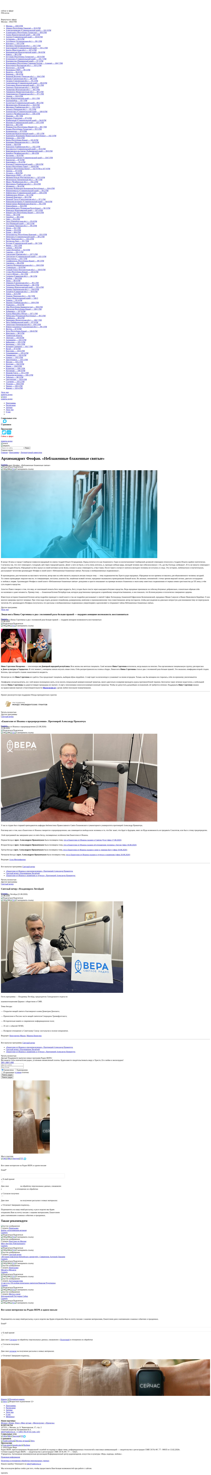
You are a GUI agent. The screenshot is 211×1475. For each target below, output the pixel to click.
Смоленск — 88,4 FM (15, 263)
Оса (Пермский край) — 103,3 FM (20, 223)
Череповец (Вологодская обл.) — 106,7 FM (24, 320)
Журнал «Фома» (8, 1423)
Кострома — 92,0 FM (14, 155)
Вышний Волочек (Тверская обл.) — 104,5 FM (25, 76)
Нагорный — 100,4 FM (15, 371)
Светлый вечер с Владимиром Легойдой (23, 873)
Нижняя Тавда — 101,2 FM (17, 373)
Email (3, 1170)
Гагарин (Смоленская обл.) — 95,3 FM (22, 81)
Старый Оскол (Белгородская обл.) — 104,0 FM (25, 270)
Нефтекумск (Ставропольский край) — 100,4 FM (26, 193)
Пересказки (13, 1228)
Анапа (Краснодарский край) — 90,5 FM (23, 35)
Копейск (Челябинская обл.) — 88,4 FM (22, 153)
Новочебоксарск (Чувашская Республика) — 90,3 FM (28, 208)
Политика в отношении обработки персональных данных (25, 1461)
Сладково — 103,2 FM (15, 382)
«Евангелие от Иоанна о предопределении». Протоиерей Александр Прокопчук (39, 871)
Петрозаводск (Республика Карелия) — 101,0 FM (26, 234)
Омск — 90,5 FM (13, 215)
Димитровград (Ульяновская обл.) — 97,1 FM (25, 94)
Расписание (11, 405)
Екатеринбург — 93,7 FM (16, 101)
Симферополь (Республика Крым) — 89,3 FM (25, 261)
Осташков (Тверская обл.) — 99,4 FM (21, 226)
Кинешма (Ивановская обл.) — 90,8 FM (22, 142)
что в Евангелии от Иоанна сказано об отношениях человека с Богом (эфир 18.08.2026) (100, 845)
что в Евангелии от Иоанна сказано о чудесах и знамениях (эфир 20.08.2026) (98, 855)
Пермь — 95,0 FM (13, 230)
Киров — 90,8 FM (13, 144)
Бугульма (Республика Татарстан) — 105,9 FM (25, 57)
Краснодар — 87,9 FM (15, 160)
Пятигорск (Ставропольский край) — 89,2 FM (25, 237)
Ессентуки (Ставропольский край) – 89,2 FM (24, 103)
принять (4, 1473)
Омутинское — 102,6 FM (16, 379)
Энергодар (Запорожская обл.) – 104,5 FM (23, 324)
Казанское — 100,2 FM (15, 368)
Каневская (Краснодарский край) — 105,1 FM (25, 133)
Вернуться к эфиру (9, 20)
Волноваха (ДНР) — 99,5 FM (18, 70)
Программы (11, 403)
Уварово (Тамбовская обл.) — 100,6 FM (22, 303)
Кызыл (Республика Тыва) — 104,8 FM (22, 166)
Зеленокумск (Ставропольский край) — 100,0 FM (26, 112)
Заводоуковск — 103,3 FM (17, 360)
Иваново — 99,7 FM (14, 116)
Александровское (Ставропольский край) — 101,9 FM (28, 30)
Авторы (9, 407)
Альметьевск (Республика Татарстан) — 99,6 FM (26, 32)
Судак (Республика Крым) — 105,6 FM (22, 272)
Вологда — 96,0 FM (14, 72)
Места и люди (14, 1294)
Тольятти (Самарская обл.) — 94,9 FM (21, 292)
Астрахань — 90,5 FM (15, 39)
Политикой (8, 1189)
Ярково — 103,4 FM (14, 388)
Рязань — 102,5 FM (14, 245)
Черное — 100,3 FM (14, 386)
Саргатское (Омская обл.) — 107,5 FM (22, 254)
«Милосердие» (38, 1423)
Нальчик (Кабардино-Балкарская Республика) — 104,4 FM (30, 188)
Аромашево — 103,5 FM (16, 340)
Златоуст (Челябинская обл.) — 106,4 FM (23, 114)
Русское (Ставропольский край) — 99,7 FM (24, 243)
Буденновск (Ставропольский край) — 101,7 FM (26, 59)
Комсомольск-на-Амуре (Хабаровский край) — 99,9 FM (29, 151)
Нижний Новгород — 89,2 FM (18, 197)
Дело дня (5, 392)
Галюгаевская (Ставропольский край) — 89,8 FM (26, 83)
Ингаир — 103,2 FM (14, 362)
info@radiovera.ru (8, 1432)
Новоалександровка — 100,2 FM (19, 375)
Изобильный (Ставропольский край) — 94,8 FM (26, 120)
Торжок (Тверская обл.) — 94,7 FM (20, 296)
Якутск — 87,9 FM (13, 329)
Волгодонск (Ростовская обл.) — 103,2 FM (23, 65)
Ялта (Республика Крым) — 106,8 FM (21, 331)
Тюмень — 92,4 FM (14, 300)
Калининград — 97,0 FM (16, 131)
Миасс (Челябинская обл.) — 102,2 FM (22, 182)
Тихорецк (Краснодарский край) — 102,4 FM (25, 287)
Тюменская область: (14, 335)
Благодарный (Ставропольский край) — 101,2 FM (27, 48)
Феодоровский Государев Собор (14, 1296)
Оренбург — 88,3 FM (15, 217)
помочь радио (6, 395)
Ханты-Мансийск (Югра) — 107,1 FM (22, 314)
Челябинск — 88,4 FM (15, 318)
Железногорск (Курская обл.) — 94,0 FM (23, 105)
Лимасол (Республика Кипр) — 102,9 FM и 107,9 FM (28, 169)
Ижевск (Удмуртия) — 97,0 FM (19, 118)
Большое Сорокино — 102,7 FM (19, 346)
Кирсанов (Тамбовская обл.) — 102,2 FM (23, 147)
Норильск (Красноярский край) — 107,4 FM (24, 210)
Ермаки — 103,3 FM (14, 357)
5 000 (11, 1062)
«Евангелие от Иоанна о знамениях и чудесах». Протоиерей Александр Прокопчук (40, 875)
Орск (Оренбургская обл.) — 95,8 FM (21, 221)
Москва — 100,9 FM (14, 26)
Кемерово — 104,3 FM (15, 138)
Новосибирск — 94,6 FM (16, 206)
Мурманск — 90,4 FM (15, 186)
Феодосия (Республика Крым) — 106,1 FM (24, 309)
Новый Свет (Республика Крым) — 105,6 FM (25, 213)
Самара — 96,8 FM (14, 248)
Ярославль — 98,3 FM (15, 333)
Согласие (14, 1186)
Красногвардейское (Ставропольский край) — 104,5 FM (29, 158)
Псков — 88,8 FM (13, 232)
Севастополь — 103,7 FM (16, 259)
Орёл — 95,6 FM (13, 219)
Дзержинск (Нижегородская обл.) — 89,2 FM (24, 92)
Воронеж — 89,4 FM (14, 74)
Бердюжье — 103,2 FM (15, 344)
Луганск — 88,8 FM (14, 173)
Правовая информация (10, 1457)
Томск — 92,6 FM (13, 294)
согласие (14, 1200)
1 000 (6, 1062)
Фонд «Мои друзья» (23, 1423)
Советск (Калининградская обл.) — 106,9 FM (25, 265)
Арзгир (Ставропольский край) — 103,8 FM (24, 37)
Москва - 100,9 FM (9, 22)
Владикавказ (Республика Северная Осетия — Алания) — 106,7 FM (34, 63)
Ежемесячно (9, 1070)
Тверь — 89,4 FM (13, 281)
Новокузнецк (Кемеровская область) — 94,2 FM (26, 204)
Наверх (4, 1399)
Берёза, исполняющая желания (13, 1230)
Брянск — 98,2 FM (13, 54)
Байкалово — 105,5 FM (15, 342)
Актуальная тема (16, 1281)
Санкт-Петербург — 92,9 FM (18, 250)
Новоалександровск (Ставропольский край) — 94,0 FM (29, 202)
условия (18, 1072)
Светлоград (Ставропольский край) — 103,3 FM (26, 256)
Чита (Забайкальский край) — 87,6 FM (22, 322)
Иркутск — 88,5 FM (14, 125)
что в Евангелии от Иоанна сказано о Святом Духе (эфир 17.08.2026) (92, 840)
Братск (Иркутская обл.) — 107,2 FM (21, 50)
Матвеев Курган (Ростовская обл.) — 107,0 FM (25, 177)
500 (2, 1062)
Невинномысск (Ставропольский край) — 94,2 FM (27, 191)
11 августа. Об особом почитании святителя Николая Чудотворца (28, 1283)
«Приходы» (50, 1423)
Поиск (27, 448)
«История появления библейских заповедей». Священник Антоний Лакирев (33, 1257)
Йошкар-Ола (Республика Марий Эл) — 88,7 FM (26, 127)
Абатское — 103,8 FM (15, 338)
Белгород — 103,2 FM (15, 43)
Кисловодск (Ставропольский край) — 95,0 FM (26, 149)
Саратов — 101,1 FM (14, 252)
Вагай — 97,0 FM (13, 349)
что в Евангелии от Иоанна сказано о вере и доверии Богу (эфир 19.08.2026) (95, 850)
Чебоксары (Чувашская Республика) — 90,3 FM (26, 316)
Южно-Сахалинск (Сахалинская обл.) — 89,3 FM (26, 327)
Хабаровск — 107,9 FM (15, 311)
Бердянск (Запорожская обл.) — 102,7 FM (23, 46)
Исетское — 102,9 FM (15, 364)
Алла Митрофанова (17, 860)
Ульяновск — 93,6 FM (15, 305)
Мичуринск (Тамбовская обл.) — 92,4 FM (23, 184)
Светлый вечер (7, 717)
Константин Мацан (18, 1036)
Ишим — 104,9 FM (14, 366)
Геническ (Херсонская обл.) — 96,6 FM (22, 87)
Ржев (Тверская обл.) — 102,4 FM (20, 239)
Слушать (4, 1228)
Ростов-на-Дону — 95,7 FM (17, 241)
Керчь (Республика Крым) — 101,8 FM (22, 140)
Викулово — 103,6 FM (15, 351)
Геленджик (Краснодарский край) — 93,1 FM (25, 85)
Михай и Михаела (8, 1270)
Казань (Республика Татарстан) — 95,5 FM (24, 129)
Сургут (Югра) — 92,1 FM (17, 274)
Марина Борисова (34, 1036)
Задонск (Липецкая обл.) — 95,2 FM (21, 109)
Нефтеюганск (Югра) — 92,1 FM (19, 195)
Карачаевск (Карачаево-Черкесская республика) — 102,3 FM (31, 136)
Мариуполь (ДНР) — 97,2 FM (18, 175)
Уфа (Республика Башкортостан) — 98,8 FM (24, 307)
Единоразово (22, 1070)
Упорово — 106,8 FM (15, 384)
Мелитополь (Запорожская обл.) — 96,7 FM (24, 180)
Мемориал (10, 1417)
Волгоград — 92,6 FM (15, 68)
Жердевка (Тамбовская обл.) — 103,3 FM (23, 107)
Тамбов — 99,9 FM (14, 278)
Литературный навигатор (31, 452)
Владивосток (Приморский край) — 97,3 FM (24, 61)
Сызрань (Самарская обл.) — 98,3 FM (21, 276)
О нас (8, 412)
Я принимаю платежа (16, 1072)
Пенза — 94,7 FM (13, 228)
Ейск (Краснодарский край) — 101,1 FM (23, 98)
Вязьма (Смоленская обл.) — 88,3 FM (21, 79)
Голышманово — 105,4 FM (17, 353)
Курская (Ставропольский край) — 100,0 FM (24, 164)
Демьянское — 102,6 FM (16, 355)
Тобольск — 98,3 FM (14, 377)
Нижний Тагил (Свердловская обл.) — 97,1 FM (25, 199)
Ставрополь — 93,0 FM (15, 267)
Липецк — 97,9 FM (14, 171)
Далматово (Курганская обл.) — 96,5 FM (23, 90)
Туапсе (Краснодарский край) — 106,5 (22, 298)
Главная (4, 452)
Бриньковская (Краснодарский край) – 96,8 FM (25, 52)
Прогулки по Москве (17, 1241)
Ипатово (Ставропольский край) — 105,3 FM (25, 122)
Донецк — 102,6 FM (14, 96)
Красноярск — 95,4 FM (15, 162)
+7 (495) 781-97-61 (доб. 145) (28, 1432)
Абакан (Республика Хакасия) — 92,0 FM (23, 28)
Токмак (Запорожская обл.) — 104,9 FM (22, 289)
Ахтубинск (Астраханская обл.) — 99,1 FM (24, 41)
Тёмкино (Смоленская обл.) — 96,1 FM (22, 283)
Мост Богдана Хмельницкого (13, 1244)
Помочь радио (7, 1075)
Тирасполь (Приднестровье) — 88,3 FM (22, 285)
